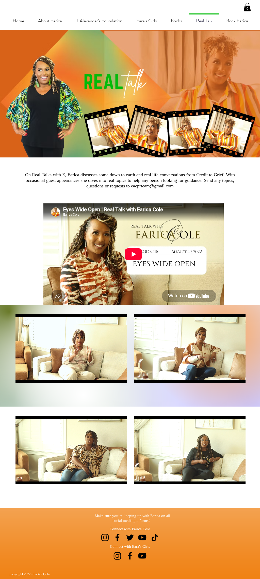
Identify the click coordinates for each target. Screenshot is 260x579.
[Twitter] (130, 537)
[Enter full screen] (120, 376)
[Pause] (22, 376)
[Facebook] (117, 537)
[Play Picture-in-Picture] (111, 376)
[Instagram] (105, 537)
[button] (247, 7)
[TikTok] (155, 537)
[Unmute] (30, 376)
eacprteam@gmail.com (152, 185)
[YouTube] (142, 537)
